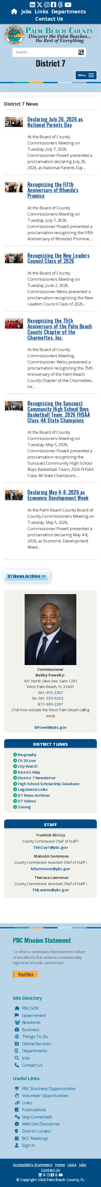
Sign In (28, 1145)
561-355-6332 (50, 698)
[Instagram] (46, 5)
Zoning (24, 806)
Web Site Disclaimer (40, 1124)
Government (33, 1015)
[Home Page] (14, 11)
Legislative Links (32, 789)
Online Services (36, 1044)
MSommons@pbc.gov (50, 868)
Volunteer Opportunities (45, 1095)
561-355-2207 (50, 692)
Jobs (26, 11)
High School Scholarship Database (48, 783)
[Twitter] (40, 5)
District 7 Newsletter (37, 777)
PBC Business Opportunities (48, 1088)
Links (41, 11)
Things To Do (34, 1036)
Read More (25, 974)
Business (30, 1029)
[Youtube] (67, 5)
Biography (27, 754)
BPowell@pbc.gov (50, 727)
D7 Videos (27, 800)
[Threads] (60, 5)
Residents (30, 1022)
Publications (33, 1110)
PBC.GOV (30, 1008)
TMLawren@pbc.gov (50, 889)
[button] (81, 52)
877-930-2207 (50, 704)
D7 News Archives (34, 795)
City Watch (27, 766)
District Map (29, 772)
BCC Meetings (34, 1138)
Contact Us (49, 18)
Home (60, 1165)
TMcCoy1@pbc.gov (50, 847)
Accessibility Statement (32, 1165)
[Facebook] (53, 5)
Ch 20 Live (27, 760)
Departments (68, 11)
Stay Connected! (36, 1117)
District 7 (50, 63)
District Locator (36, 1131)
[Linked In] (32, 5)
